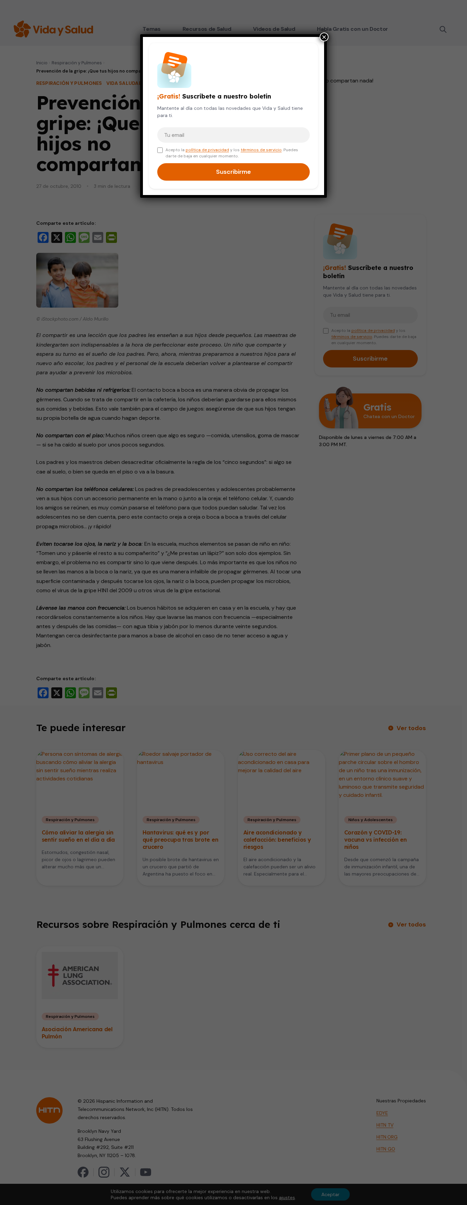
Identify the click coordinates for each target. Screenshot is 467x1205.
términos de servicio (261, 150)
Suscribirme (233, 172)
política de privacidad (207, 150)
